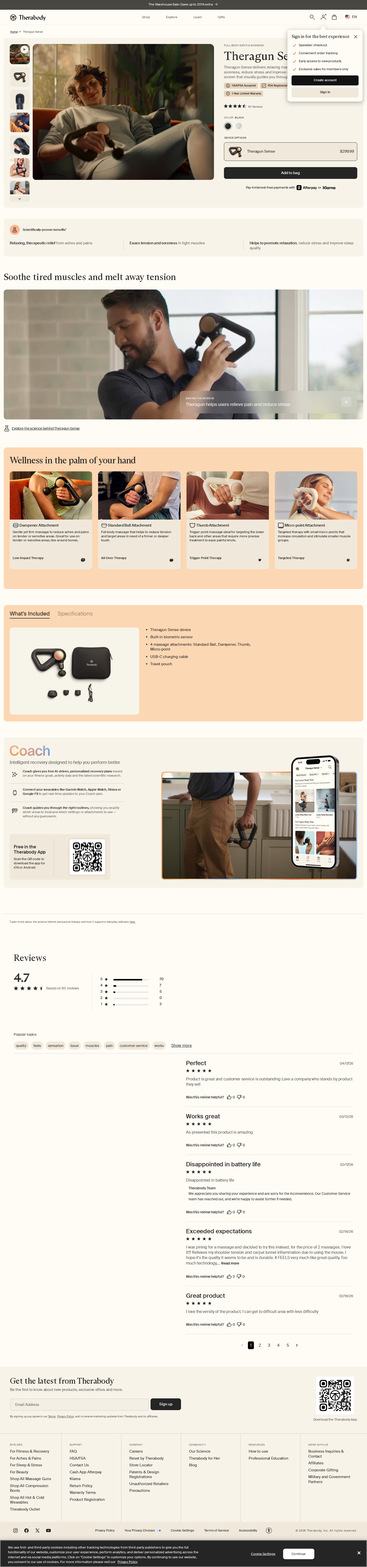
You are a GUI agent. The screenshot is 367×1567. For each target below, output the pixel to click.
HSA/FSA (78, 1458)
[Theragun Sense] (228, 126)
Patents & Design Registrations (144, 1475)
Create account (325, 80)
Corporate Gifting (323, 1470)
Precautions (139, 1490)
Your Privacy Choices (140, 1531)
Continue (299, 1554)
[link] (329, 187)
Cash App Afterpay (86, 1472)
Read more (230, 1263)
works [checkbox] (159, 1045)
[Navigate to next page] (297, 1345)
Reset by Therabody (146, 1458)
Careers (136, 1451)
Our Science (199, 1451)
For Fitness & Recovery (29, 1451)
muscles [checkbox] (92, 1045)
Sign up (166, 1404)
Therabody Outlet (25, 1509)
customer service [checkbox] (134, 1045)
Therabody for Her (204, 1458)
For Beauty (19, 1472)
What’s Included (30, 614)
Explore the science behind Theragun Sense (46, 428)
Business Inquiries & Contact (326, 1454)
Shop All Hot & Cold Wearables (27, 1500)
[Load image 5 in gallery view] (20, 191)
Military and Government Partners (329, 1479)
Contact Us (79, 1465)
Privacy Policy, (65, 1416)
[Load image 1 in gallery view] (20, 100)
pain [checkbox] (109, 1045)
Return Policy (81, 1486)
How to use (258, 1451)
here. (133, 922)
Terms (52, 1416)
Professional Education (268, 1458)
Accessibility (248, 1531)
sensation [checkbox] (55, 1045)
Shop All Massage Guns (30, 1479)
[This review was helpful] (229, 1097)
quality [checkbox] (21, 1045)
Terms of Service (216, 1531)
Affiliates (316, 1463)
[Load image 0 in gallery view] (20, 77)
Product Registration (87, 1499)
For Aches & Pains (25, 1458)
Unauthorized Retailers (149, 1484)
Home (13, 31)
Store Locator (141, 1465)
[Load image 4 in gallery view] (20, 168)
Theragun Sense (33, 31)
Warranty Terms (83, 1492)
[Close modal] (356, 37)
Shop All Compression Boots (29, 1488)
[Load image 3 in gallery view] (20, 145)
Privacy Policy (105, 1531)
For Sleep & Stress (26, 1465)
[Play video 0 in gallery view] (20, 54)
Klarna (75, 1479)
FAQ (73, 1451)
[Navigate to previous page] (242, 1345)
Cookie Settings (182, 1531)
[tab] (346, 402)
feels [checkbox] (37, 1045)
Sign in (325, 92)
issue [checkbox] (74, 1045)
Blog (193, 1465)
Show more (181, 1045)
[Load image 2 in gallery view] (20, 122)
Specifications (75, 614)
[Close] (359, 1552)
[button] (146, 17)
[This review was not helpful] (239, 1097)
